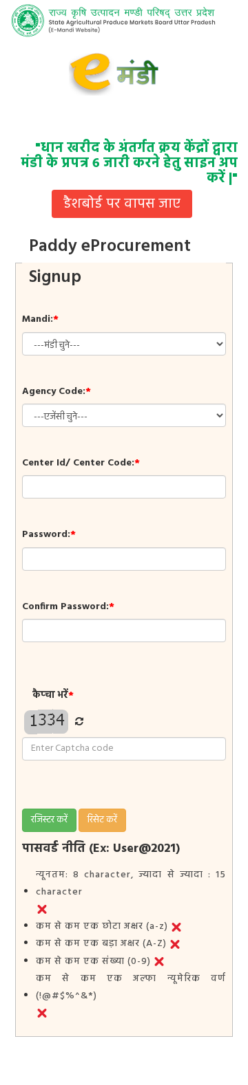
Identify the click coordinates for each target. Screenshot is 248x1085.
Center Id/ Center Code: (81, 463)
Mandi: (40, 319)
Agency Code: (56, 391)
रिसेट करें (102, 820)
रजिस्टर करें (49, 820)
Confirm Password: (68, 607)
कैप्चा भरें (53, 695)
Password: (49, 534)
